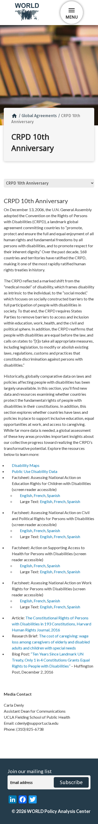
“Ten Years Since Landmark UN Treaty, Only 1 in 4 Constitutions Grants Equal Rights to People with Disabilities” (51, 659)
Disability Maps (25, 465)
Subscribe (71, 782)
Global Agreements (39, 115)
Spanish (53, 495)
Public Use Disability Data (34, 471)
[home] (27, 20)
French (39, 495)
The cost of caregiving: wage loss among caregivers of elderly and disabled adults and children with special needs (51, 641)
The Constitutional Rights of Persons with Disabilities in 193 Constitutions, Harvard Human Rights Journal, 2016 (51, 623)
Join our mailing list (30, 771)
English (26, 495)
